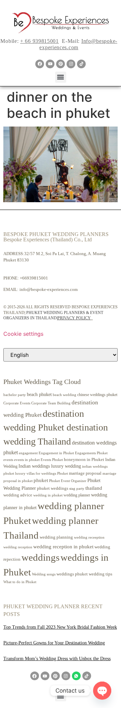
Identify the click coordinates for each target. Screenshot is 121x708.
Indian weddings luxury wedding (49, 466)
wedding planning (56, 537)
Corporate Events (16, 403)
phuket (41, 480)
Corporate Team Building (51, 403)
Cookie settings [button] (23, 333)
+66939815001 (34, 278)
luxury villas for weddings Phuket (41, 473)
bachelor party (14, 395)
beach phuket (39, 394)
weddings (40, 557)
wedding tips (100, 573)
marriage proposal (85, 473)
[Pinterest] (60, 64)
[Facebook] (39, 64)
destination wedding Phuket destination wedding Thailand (55, 427)
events (8, 460)
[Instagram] (71, 64)
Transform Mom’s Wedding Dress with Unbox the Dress (57, 658)
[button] (60, 77)
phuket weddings (52, 488)
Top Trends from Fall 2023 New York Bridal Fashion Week (60, 627)
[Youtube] (50, 64)
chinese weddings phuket (97, 394)
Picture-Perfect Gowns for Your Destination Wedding (54, 642)
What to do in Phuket (19, 582)
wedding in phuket (48, 495)
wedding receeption (89, 537)
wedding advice (17, 494)
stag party (76, 488)
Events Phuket (52, 460)
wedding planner (77, 495)
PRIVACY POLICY (74, 318)
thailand (93, 488)
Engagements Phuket (91, 453)
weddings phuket (72, 573)
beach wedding (64, 395)
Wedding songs (43, 574)
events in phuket (27, 460)
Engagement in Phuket (56, 453)
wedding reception (17, 547)
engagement (28, 453)
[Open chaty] (102, 691)
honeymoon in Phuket (84, 459)
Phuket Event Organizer (67, 481)
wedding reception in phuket (63, 546)
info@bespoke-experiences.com (48, 289)
